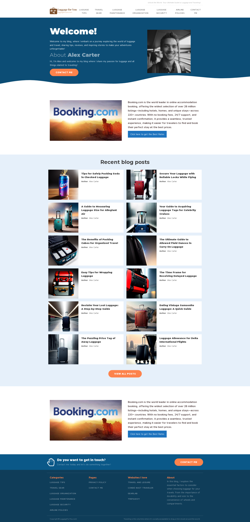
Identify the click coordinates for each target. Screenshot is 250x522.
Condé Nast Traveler (140, 487)
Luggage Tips (84, 11)
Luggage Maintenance (117, 11)
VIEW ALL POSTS (125, 373)
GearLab (133, 493)
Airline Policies (180, 11)
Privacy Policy (97, 482)
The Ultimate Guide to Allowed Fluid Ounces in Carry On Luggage (175, 243)
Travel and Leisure (139, 482)
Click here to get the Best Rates (147, 134)
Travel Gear (99, 11)
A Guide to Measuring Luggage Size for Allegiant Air (99, 210)
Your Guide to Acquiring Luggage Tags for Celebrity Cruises (177, 210)
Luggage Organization (140, 11)
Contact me (196, 11)
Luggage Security (161, 11)
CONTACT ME (64, 72)
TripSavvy (134, 499)
